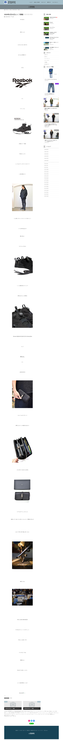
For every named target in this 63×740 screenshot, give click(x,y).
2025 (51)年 (46, 165)
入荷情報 (45, 62)
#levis (13, 711)
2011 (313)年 (46, 192)
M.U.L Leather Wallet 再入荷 (22, 619)
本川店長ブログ (46, 64)
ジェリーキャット (47, 58)
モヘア (44, 714)
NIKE (5, 712)
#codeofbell (5, 711)
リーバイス (47, 714)
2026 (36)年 (46, 163)
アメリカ (22, 712)
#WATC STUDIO (24, 711)
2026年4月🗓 (46, 158)
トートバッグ (36, 714)
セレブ (25, 714)
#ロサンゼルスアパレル (41, 711)
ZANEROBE (13, 712)
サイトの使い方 (20, 730)
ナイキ (39, 714)
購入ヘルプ (24, 730)
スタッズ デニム (52, 27)
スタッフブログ (46, 60)
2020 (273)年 (46, 175)
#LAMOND (10, 711)
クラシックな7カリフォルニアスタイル (51, 79)
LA (52, 711)
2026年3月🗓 (46, 160)
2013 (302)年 (46, 188)
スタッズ (17, 714)
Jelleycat (47, 711)
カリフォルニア (34, 712)
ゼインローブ (29, 714)
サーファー (51, 712)
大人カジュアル (9, 715)
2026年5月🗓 (46, 156)
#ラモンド (32, 711)
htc (45, 711)
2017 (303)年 (46, 180)
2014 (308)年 (46, 186)
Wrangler (51, 22)
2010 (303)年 (46, 194)
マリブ (42, 714)
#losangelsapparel (17, 711)
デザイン (32, 714)
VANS (9, 712)
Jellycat (50, 711)
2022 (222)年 (46, 171)
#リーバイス (36, 711)
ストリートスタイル (21, 714)
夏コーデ (53, 714)
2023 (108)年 (46, 169)
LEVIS (56, 711)
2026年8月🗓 (46, 149)
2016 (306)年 (46, 182)
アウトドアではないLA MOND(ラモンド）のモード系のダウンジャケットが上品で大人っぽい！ (51, 125)
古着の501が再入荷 (53, 17)
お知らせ (45, 56)
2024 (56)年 (46, 167)
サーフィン (56, 712)
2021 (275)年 (46, 173)
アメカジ (17, 712)
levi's (53, 711)
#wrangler (28, 711)
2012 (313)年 (46, 190)
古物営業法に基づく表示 (33, 730)
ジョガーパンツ (13, 714)
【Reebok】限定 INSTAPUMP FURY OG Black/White (22, 336)
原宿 (51, 714)
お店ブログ (46, 54)
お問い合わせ (46, 730)
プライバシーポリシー (40, 730)
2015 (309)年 (46, 184)
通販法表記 (28, 730)
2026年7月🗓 (46, 151)
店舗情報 (16, 730)
